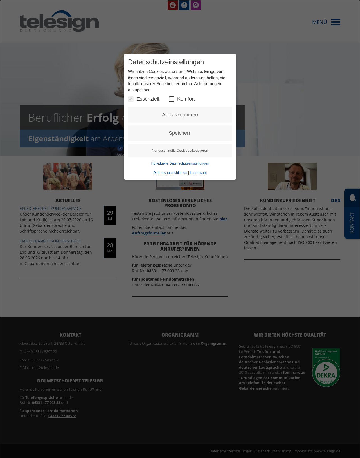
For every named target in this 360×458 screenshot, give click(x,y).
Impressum (198, 173)
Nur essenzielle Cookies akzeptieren (180, 150)
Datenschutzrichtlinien (170, 173)
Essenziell (147, 99)
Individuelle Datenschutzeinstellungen (180, 163)
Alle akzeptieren (180, 115)
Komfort (186, 99)
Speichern (180, 133)
